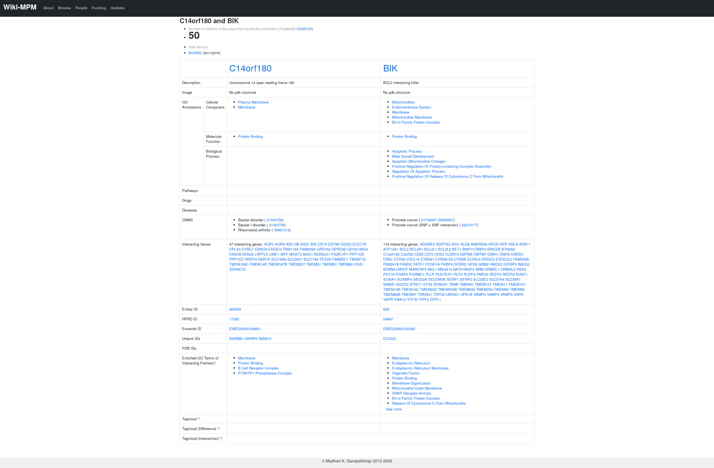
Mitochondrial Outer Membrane (417, 388)
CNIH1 (493, 254)
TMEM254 (484, 289)
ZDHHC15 (237, 269)
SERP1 (453, 279)
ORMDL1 (492, 269)
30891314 (282, 229)
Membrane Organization (411, 383)
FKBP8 (447, 264)
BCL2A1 (416, 249)
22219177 (469, 224)
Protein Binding (250, 136)
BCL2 (404, 249)
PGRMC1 (416, 274)
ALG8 (465, 244)
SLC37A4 (496, 279)
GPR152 (324, 249)
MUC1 (308, 254)
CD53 (418, 254)
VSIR (358, 264)
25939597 (446, 219)
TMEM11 (500, 284)
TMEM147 (516, 284)
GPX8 (352, 249)
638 (386, 309)
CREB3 (517, 254)
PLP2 (458, 274)
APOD (493, 244)
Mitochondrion (403, 102)
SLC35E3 (480, 279)
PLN (439, 274)
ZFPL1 (435, 299)
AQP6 (280, 244)
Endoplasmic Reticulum (411, 363)
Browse (64, 7)
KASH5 (235, 254)
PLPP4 (469, 274)
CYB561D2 (444, 259)
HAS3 (363, 249)
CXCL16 (413, 259)
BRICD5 (493, 249)
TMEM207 (296, 264)
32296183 (304, 28)
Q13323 (389, 338)
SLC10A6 (278, 259)
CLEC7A (359, 244)
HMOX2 (496, 264)
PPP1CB (356, 254)
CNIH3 (504, 254)
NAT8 (457, 269)
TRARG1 (425, 294)
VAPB (388, 299)
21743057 (429, 219)
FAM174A (291, 249)
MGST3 (295, 254)
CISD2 (346, 244)
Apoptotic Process (407, 151)
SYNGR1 (440, 284)
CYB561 (427, 259)
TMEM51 (329, 264)
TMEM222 (428, 289)
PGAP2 (402, 274)
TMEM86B (392, 294)
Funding (99, 7)
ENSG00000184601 (245, 328)
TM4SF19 (357, 259)
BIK (390, 67)
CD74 (322, 244)
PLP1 (448, 274)
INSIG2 (524, 264)
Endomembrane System (411, 107)
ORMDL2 (508, 269)
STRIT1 (415, 284)
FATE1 (418, 264)
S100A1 (389, 279)
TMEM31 (313, 264)
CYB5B (460, 259)
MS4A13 (445, 269)
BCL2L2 (444, 249)
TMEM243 (466, 289)
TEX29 (325, 259)
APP (503, 244)
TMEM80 (345, 264)
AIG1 (455, 244)
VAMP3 (480, 294)
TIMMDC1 (340, 259)
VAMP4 (493, 294)
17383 (234, 318)
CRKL (388, 259)
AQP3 (269, 244)
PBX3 (521, 269)
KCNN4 (389, 269)
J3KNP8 (250, 338)
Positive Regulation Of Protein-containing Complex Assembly (441, 166)
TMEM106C (239, 264)
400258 (235, 309)
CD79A (333, 244)
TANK (454, 284)
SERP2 (466, 279)
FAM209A (308, 249)
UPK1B (466, 294)
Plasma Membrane (253, 102)
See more (394, 409)
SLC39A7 (512, 279)
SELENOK (437, 279)
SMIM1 (389, 284)
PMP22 (482, 274)
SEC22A (420, 279)
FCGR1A (432, 264)
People (81, 7)
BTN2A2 (508, 249)
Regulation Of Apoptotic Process (418, 171)
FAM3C (406, 264)
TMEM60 (501, 289)
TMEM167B (277, 264)
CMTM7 (480, 254)
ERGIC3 (275, 249)
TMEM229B (447, 289)
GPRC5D (339, 249)
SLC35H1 (294, 259)
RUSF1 (521, 274)
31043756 (274, 219)
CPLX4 (235, 249)
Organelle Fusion (405, 373)
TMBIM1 (467, 284)
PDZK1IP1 (339, 254)
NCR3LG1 (322, 254)
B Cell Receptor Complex (258, 368)
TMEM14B (258, 264)
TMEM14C (410, 289)
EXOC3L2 (504, 259)
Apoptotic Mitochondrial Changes (418, 161)
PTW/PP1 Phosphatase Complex (265, 373)
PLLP (430, 274)
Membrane (246, 107)
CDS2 (439, 254)
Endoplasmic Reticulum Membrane (420, 368)
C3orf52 (407, 254)
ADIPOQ (443, 244)
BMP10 (468, 249)
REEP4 (251, 259)
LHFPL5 (261, 254)
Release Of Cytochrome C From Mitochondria (429, 403)
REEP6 (509, 274)
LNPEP (402, 269)
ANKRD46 (479, 244)
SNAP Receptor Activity (411, 393)
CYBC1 (248, 249)
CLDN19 (452, 254)
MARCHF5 (417, 269)
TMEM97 (409, 294)
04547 (388, 318)
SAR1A (264, 259)
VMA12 (400, 299)
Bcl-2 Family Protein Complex (416, 122)
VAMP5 (506, 294)
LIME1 (274, 254)
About (48, 7)
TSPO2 (439, 294)
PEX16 (389, 274)
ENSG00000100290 (399, 328)
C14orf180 (250, 67)
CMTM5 (466, 254)
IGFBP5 (510, 264)
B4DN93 (236, 338)
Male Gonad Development (413, 156)
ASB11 (524, 244)
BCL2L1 (430, 249)
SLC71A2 (311, 259)
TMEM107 (483, 284)
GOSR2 (460, 264)
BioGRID (195, 52)
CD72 (428, 254)
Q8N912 (264, 338)
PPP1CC (236, 259)
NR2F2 (468, 269)
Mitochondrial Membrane (412, 117)
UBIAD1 (452, 294)
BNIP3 (481, 249)
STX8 (427, 284)
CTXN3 (400, 259)
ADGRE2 (427, 244)
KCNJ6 (248, 254)
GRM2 (483, 264)
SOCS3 (402, 284)
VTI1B (412, 299)
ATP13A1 (391, 249)
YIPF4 (424, 299)
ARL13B (292, 244)
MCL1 (432, 269)
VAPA (518, 294)
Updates (118, 7)
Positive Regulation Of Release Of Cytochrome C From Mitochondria (447, 176)
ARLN (513, 244)
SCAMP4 (404, 279)
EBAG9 (261, 249)
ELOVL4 (474, 259)
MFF (284, 254)
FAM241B (391, 264)
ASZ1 (305, 244)
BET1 (456, 249)
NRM (480, 269)
